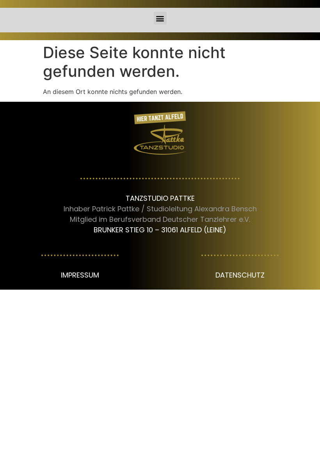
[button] (160, 18)
